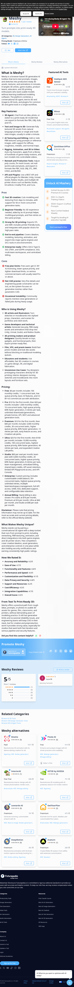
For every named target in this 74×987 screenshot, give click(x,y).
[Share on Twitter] (60, 651)
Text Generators (5, 906)
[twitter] (12, 44)
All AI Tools (3, 922)
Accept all (26, 14)
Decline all (38, 14)
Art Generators (5, 914)
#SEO (58, 96)
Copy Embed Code (35, 652)
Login (2, 952)
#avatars (47, 857)
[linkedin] (14, 44)
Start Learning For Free (58, 227)
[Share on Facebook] (55, 651)
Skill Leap (42, 926)
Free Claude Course (45, 898)
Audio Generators (5, 918)
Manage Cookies (49, 13)
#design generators (51, 754)
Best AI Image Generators (47, 906)
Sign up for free (9, 963)
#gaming (7, 754)
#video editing (13, 857)
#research (64, 96)
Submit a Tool (4, 944)
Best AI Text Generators (46, 914)
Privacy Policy (26, 982)
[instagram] (17, 44)
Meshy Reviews (36, 62)
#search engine (52, 164)
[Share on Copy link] (50, 651)
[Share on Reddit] (70, 651)
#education (51, 166)
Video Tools (3, 910)
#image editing (45, 757)
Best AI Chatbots (44, 910)
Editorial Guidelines (6, 956)
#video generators (22, 754)
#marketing (51, 96)
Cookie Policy (63, 9)
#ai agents (65, 129)
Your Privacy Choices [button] (68, 982)
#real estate (8, 788)
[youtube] (9, 44)
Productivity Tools (5, 898)
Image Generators (6, 902)
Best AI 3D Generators (46, 918)
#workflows (51, 131)
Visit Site (21, 50)
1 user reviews (26, 22)
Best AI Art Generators (46, 902)
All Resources (43, 922)
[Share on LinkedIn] (65, 651)
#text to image (13, 823)
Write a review (64, 670)
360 (8, 50)
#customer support (54, 129)
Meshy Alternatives (61, 62)
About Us (3, 936)
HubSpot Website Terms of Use (39, 982)
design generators (22, 36)
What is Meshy (13, 62)
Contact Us (3, 940)
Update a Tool (4, 948)
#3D (12, 754)
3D (14, 36)
